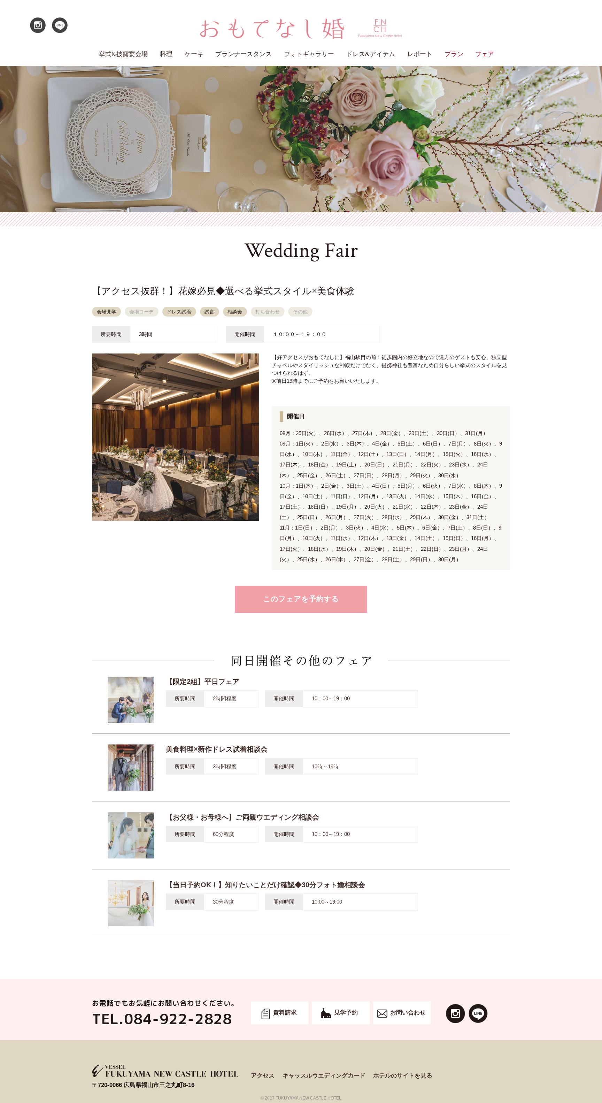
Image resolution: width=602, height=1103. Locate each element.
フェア (484, 54)
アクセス (263, 1075)
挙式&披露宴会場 (123, 54)
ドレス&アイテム (370, 54)
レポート (419, 54)
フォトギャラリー (309, 54)
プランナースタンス (243, 54)
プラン (454, 54)
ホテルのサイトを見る (402, 1075)
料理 (166, 54)
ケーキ (194, 54)
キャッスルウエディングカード (324, 1075)
